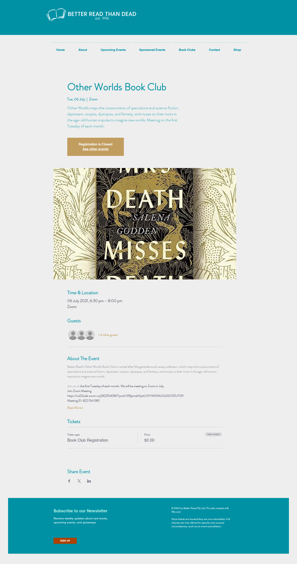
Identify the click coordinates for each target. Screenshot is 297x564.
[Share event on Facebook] (69, 481)
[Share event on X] (79, 481)
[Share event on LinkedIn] (89, 481)
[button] (72, 24)
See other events (95, 149)
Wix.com (176, 511)
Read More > (75, 407)
